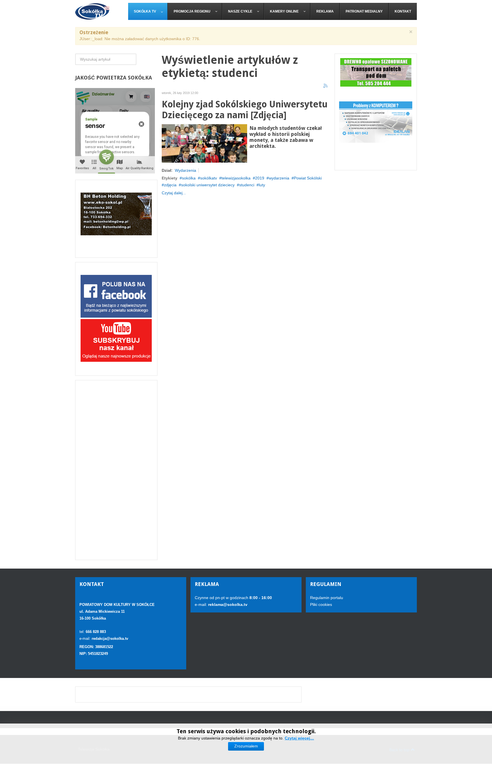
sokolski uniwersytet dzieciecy (208, 185)
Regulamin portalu (326, 597)
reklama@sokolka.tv (227, 604)
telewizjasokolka (236, 178)
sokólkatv (208, 178)
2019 (259, 178)
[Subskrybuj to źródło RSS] (325, 86)
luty (262, 185)
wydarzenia (279, 178)
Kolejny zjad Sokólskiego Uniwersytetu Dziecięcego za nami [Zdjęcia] (244, 109)
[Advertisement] (116, 470)
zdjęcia (170, 185)
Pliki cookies (321, 604)
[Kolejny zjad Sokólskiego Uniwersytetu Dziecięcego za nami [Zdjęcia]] (204, 143)
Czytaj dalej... (174, 193)
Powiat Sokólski (308, 178)
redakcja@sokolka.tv (110, 638)
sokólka (189, 178)
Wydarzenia (185, 170)
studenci (246, 185)
